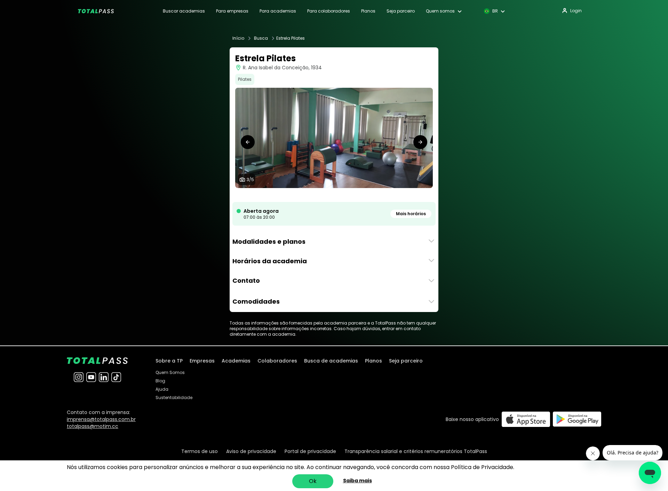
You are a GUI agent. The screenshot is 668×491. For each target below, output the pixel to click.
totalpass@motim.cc (92, 426)
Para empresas (232, 11)
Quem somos (440, 11)
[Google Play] (577, 419)
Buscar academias (184, 11)
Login (576, 11)
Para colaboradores (328, 11)
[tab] (322, 195)
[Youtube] (91, 377)
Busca (261, 38)
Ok (313, 481)
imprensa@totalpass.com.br (101, 419)
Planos (368, 11)
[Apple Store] (526, 419)
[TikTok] (116, 377)
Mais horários (411, 214)
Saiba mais (357, 480)
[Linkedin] (104, 377)
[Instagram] (79, 377)
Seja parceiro (401, 11)
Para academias (278, 11)
